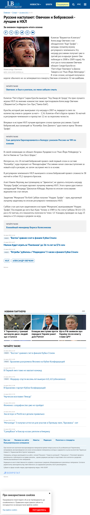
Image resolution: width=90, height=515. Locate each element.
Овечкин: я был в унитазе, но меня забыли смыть (31, 89)
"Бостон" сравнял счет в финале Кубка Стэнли (30, 237)
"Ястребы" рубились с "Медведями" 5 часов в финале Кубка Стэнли (41, 252)
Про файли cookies (10, 510)
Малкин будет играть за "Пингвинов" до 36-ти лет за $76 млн (34, 245)
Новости (34, 4)
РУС (79, 4)
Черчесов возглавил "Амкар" (17, 396)
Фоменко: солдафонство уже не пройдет (24, 405)
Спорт (14, 12)
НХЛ (7, 260)
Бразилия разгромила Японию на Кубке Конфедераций (35, 361)
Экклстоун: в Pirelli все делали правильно (24, 413)
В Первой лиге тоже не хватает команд (23, 370)
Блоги (49, 4)
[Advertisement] (45, 285)
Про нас (7, 440)
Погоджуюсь (39, 510)
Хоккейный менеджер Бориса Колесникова (28, 227)
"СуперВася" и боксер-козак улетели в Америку (27, 431)
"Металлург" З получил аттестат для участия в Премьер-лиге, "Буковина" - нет (41, 422)
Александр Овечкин (23, 260)
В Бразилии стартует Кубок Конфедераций (25, 387)
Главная (7, 12)
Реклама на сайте (21, 440)
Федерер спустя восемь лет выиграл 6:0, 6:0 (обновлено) (35, 379)
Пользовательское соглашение (16, 443)
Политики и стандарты (65, 440)
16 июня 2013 (23, 13)
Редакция (47, 440)
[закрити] (49, 493)
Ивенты (36, 440)
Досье (47, 13)
